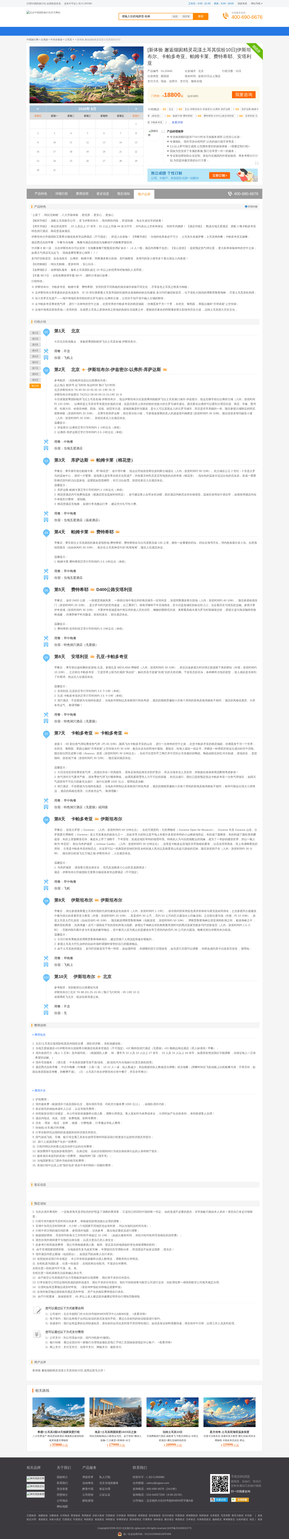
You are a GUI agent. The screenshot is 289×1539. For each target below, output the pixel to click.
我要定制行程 (240, 146)
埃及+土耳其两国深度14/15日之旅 (115, 1432)
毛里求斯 (225, 1515)
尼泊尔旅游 (168, 1515)
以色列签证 (242, 1519)
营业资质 (62, 1488)
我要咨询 (243, 94)
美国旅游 (86, 1515)
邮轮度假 (87, 1500)
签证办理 (104, 1488)
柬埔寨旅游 (192, 1515)
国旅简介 (62, 1477)
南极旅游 (43, 1515)
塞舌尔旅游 (237, 1515)
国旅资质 (242, 3)
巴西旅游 (110, 1515)
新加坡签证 (135, 1519)
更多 (260, 1515)
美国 (175, 16)
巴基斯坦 (147, 1519)
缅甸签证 (158, 1519)
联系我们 (62, 1482)
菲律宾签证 (122, 1519)
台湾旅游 (64, 1515)
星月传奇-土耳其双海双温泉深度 (229, 1432)
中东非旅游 (56, 39)
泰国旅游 (142, 1515)
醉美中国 (87, 1488)
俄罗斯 (186, 16)
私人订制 (104, 1477)
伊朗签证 (110, 1519)
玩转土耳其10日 (172, 1432)
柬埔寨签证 (229, 1519)
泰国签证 (180, 1519)
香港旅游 (75, 1515)
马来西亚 (214, 1515)
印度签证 (78, 1519)
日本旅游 (121, 1515)
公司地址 (62, 1500)
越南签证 (217, 1519)
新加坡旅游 (155, 1515)
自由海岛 (87, 1482)
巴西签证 (67, 1519)
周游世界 (87, 1477)
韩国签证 (88, 1519)
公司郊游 (87, 1494)
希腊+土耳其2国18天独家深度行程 (59, 1432)
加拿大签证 (55, 1519)
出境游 (44, 39)
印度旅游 (180, 1515)
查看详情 (177, 122)
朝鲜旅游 (204, 1515)
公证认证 (104, 1494)
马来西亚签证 (204, 1519)
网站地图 (62, 1506)
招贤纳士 (62, 1494)
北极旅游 (54, 1515)
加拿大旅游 (98, 1515)
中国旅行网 (32, 39)
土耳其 (68, 39)
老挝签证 (99, 1519)
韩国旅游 (132, 1515)
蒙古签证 (169, 1519)
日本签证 (190, 1519)
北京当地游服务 (109, 1482)
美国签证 (43, 1519)
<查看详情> (139, 1313)
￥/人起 (58, 1445)
